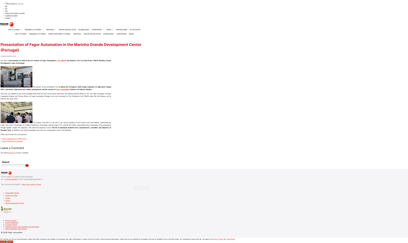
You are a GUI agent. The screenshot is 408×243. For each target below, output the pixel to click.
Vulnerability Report (12, 193)
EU (6, 6)
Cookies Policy (11, 225)
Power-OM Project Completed (12, 141)
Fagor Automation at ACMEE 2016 (14, 139)
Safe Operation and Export (16, 229)
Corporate (97, 30)
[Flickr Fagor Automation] (135, 188)
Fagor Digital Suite (67, 30)
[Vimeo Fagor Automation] (144, 188)
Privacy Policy (219, 239)
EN (6, 11)
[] (27, 165)
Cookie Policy (230, 239)
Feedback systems (33, 30)
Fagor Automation (62, 89)
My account (135, 30)
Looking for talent (11, 15)
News (108, 30)
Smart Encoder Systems (59, 34)
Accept (3, 242)
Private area (121, 30)
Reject (10, 242)
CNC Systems (14, 30)
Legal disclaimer (11, 222)
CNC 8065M (61, 60)
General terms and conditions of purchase (22, 227)
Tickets (7, 200)
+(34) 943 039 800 (11, 179)
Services (50, 30)
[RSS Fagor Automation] (148, 188)
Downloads (84, 30)
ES (6, 8)
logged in (12, 153)
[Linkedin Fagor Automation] (139, 188)
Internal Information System (14, 203)
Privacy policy (11, 220)
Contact (7, 18)
